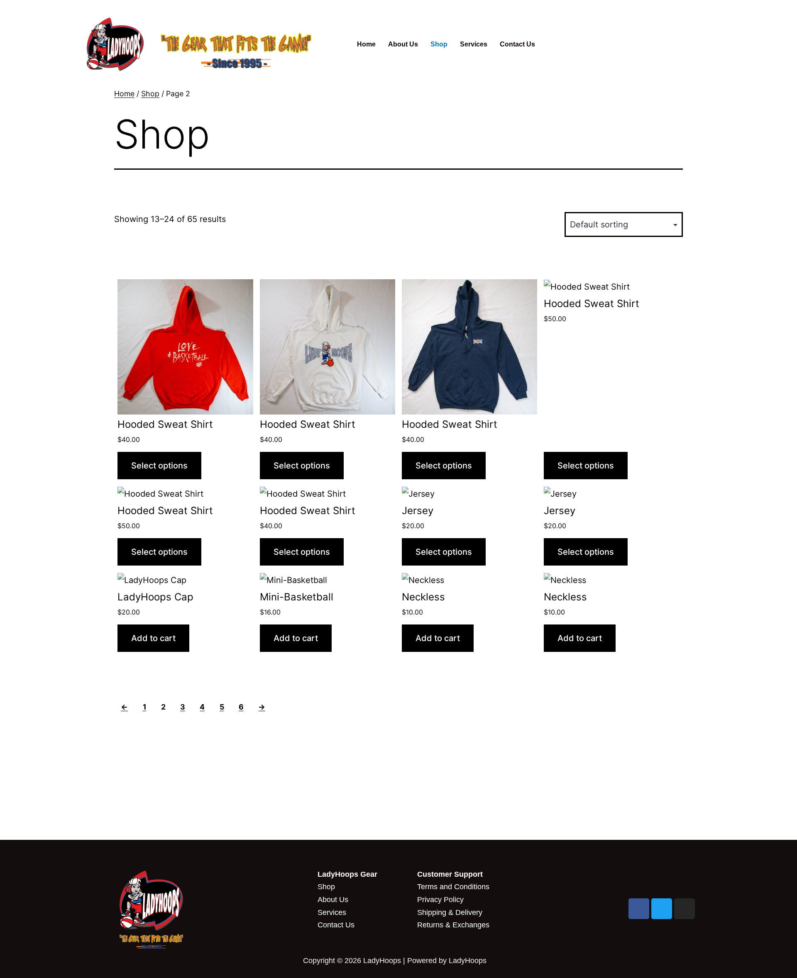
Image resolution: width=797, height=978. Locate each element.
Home (366, 44)
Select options (159, 466)
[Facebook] (638, 908)
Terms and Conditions (453, 887)
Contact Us (517, 44)
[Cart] (603, 44)
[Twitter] (661, 908)
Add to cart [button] (153, 638)
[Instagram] (684, 908)
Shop (438, 44)
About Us (403, 44)
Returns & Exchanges (453, 925)
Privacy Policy (440, 899)
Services (473, 44)
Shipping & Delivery (449, 912)
